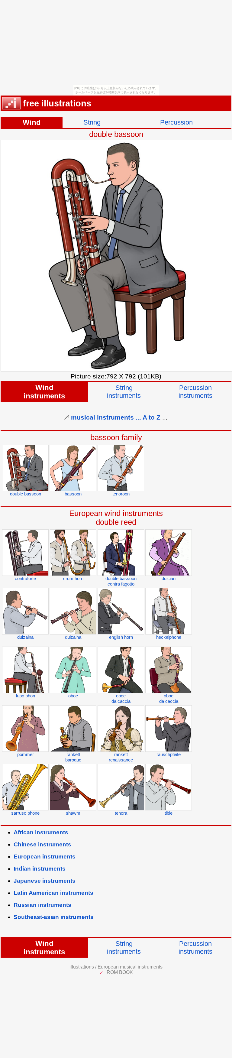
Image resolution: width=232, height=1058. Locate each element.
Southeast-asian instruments (54, 917)
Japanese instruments (45, 881)
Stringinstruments (124, 391)
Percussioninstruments (195, 391)
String (92, 122)
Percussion (176, 122)
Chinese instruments (42, 844)
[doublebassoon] (116, 369)
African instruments (41, 832)
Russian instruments (42, 905)
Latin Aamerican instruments (53, 893)
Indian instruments (40, 868)
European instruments (45, 856)
